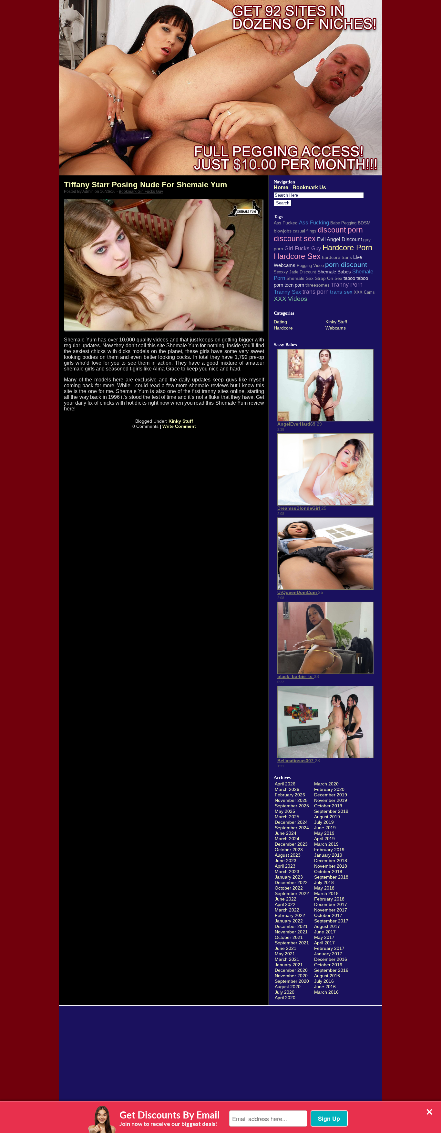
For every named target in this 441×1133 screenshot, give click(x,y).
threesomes (317, 285)
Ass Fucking (314, 222)
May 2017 (324, 937)
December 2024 (291, 822)
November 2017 (330, 909)
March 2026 (287, 789)
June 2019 (325, 827)
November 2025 (291, 800)
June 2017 (325, 931)
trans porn (316, 291)
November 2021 (291, 931)
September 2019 (331, 811)
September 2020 (292, 981)
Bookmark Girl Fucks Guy (141, 191)
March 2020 (326, 783)
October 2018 (328, 871)
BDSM (364, 222)
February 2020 (329, 789)
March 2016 (326, 992)
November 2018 (330, 866)
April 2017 (324, 942)
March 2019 (326, 844)
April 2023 (285, 866)
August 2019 (327, 816)
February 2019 (329, 849)
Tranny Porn (347, 284)
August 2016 (327, 975)
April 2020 (285, 997)
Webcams (335, 327)
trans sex (341, 292)
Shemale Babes (334, 271)
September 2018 (331, 877)
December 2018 (330, 860)
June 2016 (325, 986)
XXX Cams (364, 292)
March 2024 (287, 838)
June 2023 (285, 860)
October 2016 (328, 964)
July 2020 (284, 992)
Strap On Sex (328, 278)
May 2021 (285, 953)
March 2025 (287, 816)
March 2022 (287, 909)
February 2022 (290, 915)
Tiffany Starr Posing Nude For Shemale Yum (145, 184)
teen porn (294, 285)
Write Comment (179, 426)
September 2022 (292, 893)
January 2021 (289, 964)
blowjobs (283, 230)
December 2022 (291, 882)
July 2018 (324, 882)
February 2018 (329, 898)
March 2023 (287, 871)
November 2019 (330, 800)
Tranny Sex (287, 292)
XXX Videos (290, 298)
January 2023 (289, 877)
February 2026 (290, 794)
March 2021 (287, 959)
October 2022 (289, 888)
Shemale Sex (299, 278)
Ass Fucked (286, 222)
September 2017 (331, 920)
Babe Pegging (343, 223)
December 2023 (291, 844)
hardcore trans (337, 257)
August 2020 (288, 986)
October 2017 (328, 915)
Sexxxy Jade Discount (295, 272)
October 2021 (289, 937)
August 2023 (288, 855)
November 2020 (291, 975)
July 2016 (324, 981)
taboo (349, 278)
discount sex (295, 238)
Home (281, 187)
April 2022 (285, 904)
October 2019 (328, 805)
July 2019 (324, 822)
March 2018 (326, 893)
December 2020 (291, 970)
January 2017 (328, 953)
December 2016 (330, 959)
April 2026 (285, 783)
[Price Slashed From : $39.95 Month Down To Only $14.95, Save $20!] (220, 173)
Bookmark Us (309, 187)
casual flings (304, 231)
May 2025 (285, 811)
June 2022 (285, 898)
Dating (280, 321)
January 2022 (289, 920)
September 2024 (292, 827)
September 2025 (292, 805)
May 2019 (324, 833)
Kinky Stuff (181, 421)
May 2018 (324, 888)
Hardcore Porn (347, 247)
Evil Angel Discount (339, 239)
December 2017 (330, 904)
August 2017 (327, 926)
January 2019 (328, 855)
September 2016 (331, 970)
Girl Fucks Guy (302, 248)
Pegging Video (310, 265)
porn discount (346, 264)
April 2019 (324, 838)
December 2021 (291, 926)
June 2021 (285, 948)
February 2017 (329, 948)
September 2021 (292, 942)
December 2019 (330, 794)
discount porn (340, 230)
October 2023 (289, 849)
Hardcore (283, 327)
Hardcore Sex (297, 256)
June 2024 (285, 833)
